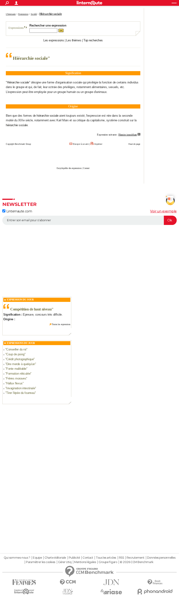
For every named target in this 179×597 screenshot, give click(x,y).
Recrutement (135, 557)
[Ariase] (111, 591)
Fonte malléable (16, 368)
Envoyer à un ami (80, 144)
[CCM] (68, 582)
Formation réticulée (18, 373)
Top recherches (93, 40)
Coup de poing (15, 354)
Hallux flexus (14, 383)
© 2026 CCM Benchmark (136, 562)
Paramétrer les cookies (40, 562)
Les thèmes (73, 40)
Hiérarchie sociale (18, 82)
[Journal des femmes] (24, 582)
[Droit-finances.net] (155, 582)
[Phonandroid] (155, 591)
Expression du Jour (20, 299)
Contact (86, 168)
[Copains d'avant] (24, 591)
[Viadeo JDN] (68, 592)
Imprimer (98, 144)
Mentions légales (85, 562)
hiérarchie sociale (47, 115)
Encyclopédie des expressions (69, 168)
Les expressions (53, 40)
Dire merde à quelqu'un (20, 364)
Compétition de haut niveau (31, 309)
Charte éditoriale (55, 557)
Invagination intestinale (20, 388)
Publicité (74, 557)
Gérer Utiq (65, 562)
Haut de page (134, 144)
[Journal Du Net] (111, 582)
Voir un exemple (163, 211)
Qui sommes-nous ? (17, 557)
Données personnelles (161, 557)
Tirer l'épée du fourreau (20, 393)
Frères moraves (16, 378)
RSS (121, 557)
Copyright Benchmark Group (18, 144)
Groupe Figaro (108, 562)
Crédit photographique (20, 359)
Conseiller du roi (16, 349)
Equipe (37, 557)
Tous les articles (106, 557)
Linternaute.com (18, 211)
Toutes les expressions (61, 324)
